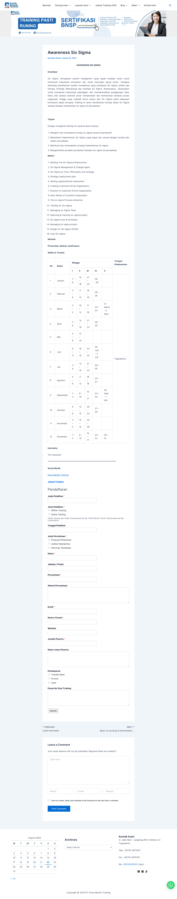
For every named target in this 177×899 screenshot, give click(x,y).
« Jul (13, 878)
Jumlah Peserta (56, 639)
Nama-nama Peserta (58, 649)
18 (21, 862)
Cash (53, 682)
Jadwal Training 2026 (105, 5)
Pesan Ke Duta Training (59, 688)
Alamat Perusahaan (57, 585)
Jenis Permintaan (57, 536)
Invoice (54, 678)
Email (51, 607)
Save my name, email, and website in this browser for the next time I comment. (85, 800)
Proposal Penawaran (61, 540)
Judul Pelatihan (56, 496)
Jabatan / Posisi (55, 564)
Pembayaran (54, 671)
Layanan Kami (81, 5)
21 (41, 862)
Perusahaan (54, 575)
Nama (51, 553)
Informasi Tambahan (61, 548)
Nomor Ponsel (56, 617)
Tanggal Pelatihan (57, 525)
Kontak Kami (150, 5)
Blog (123, 5)
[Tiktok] (146, 871)
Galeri (134, 5)
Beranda (47, 5)
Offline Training (58, 510)
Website (52, 628)
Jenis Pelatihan (56, 507)
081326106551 (130, 864)
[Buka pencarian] (170, 5)
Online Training (58, 514)
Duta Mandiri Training (58, 475)
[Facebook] (138, 871)
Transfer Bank (58, 674)
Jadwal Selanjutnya (60, 544)
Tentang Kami (61, 5)
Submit (53, 710)
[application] (69, 5)
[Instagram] (142, 871)
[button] (171, 885)
